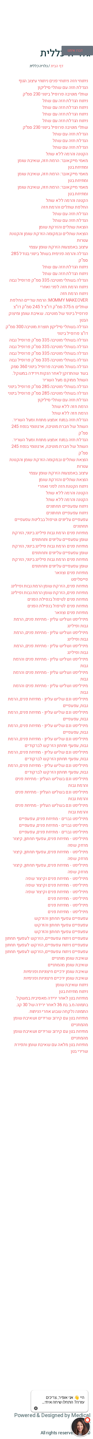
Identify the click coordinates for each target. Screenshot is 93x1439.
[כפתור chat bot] (81, 1427)
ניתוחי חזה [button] (78, 81)
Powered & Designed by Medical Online (52, 1418)
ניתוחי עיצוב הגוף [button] (33, 81)
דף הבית (57, 66)
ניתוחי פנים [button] (58, 81)
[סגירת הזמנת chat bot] (35, 1408)
